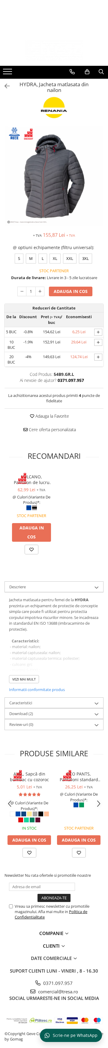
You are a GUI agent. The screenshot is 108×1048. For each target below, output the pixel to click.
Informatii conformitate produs (37, 689)
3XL (85, 258)
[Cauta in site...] (101, 72)
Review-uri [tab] (21, 724)
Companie (51, 933)
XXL (69, 258)
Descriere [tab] (17, 587)
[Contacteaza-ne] (72, 72)
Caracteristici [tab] (20, 702)
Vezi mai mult (24, 679)
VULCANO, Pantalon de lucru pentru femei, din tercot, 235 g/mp (32, 479)
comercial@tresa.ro (57, 992)
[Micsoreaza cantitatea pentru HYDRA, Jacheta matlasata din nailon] (21, 291)
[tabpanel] (54, 176)
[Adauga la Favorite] (31, 549)
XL (55, 258)
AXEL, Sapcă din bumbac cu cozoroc (29, 776)
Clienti (52, 946)
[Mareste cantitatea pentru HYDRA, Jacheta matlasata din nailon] (39, 291)
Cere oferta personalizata (52, 429)
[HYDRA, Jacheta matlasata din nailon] (54, 176)
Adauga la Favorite (51, 416)
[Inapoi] (4, 86)
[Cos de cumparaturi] (87, 72)
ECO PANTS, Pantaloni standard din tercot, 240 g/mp (78, 776)
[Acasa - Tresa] (54, 50)
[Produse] (8, 73)
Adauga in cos (71, 291)
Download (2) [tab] (21, 713)
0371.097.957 (57, 983)
